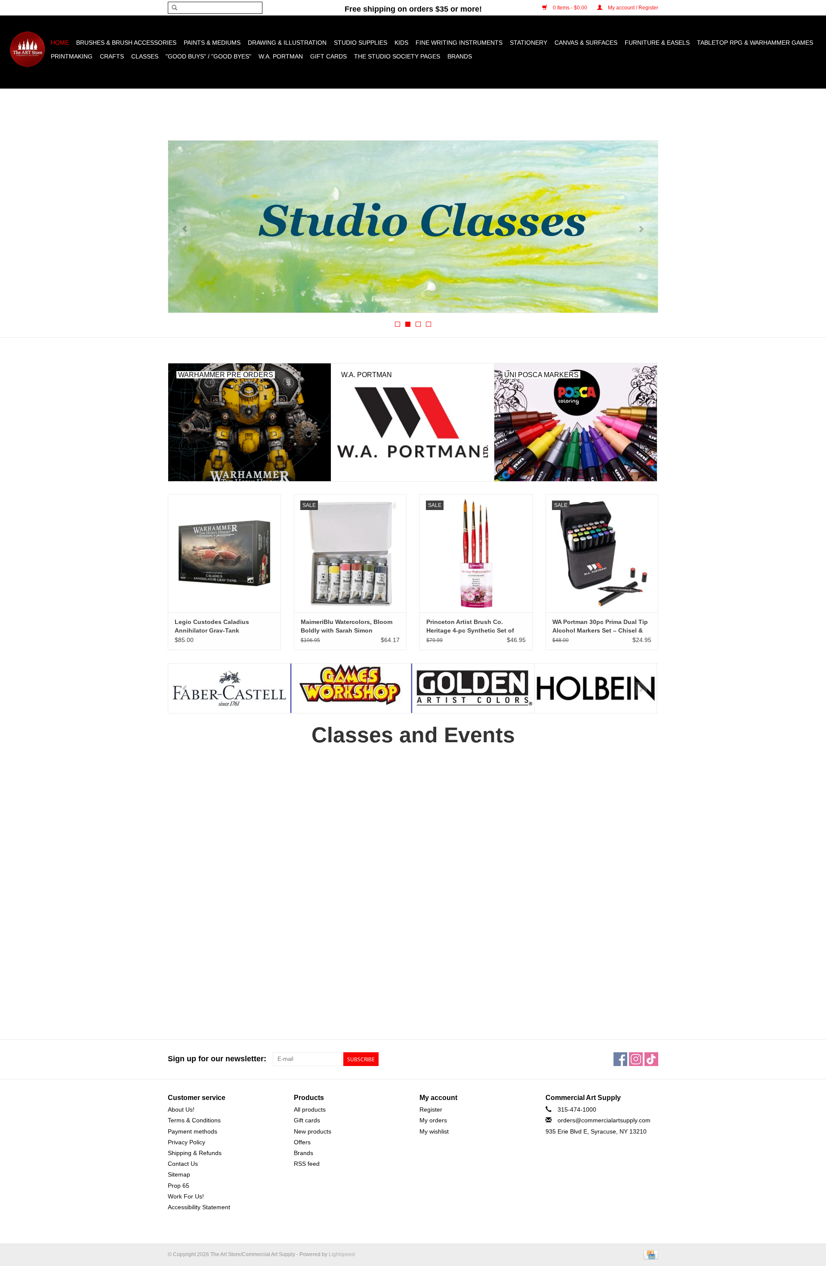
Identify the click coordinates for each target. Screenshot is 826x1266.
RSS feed (307, 1163)
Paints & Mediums (212, 42)
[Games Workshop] (229, 688)
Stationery (528, 42)
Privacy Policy (186, 1142)
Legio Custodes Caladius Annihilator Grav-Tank (212, 626)
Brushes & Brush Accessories (126, 42)
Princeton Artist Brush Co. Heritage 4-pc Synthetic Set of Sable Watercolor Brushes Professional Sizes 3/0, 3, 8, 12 (470, 626)
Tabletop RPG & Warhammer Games (755, 42)
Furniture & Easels (657, 42)
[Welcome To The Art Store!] (413, 227)
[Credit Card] (649, 1254)
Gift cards (328, 56)
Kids (401, 42)
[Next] (641, 229)
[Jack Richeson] (595, 688)
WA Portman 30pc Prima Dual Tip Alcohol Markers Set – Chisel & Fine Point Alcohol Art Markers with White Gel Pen (600, 626)
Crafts (112, 56)
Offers (302, 1142)
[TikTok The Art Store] (651, 1059)
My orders (433, 1120)
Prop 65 (178, 1185)
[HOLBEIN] (473, 688)
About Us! (181, 1109)
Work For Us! (186, 1196)
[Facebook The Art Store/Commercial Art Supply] (620, 1059)
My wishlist (434, 1131)
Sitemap (179, 1174)
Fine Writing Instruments (459, 42)
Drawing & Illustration (287, 42)
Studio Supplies (360, 42)
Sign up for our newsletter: (217, 1058)
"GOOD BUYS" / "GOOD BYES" (208, 56)
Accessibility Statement (199, 1207)
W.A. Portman (281, 56)
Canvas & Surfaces (586, 42)
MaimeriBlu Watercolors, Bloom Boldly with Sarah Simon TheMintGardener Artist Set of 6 (347, 626)
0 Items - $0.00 (570, 8)
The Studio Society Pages (397, 56)
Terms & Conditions (194, 1120)
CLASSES (144, 56)
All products (310, 1109)
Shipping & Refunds (195, 1152)
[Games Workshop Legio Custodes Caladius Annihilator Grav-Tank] (224, 553)
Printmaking (71, 56)
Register (430, 1109)
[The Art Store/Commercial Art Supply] (27, 49)
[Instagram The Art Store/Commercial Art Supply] (636, 1059)
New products (312, 1131)
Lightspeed (342, 1254)
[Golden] (351, 688)
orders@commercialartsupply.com (604, 1120)
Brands (459, 56)
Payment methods (192, 1131)
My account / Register (632, 8)
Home (60, 42)
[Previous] (185, 229)
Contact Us (183, 1163)
